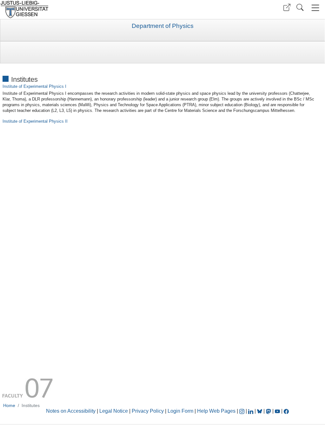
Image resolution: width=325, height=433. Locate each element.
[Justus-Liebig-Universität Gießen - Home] (80, 9)
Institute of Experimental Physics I (34, 86)
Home (9, 405)
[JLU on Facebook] (286, 411)
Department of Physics (163, 26)
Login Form (180, 411)
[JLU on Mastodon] (269, 411)
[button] (286, 7)
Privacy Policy (148, 411)
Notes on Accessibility (71, 411)
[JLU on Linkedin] (251, 411)
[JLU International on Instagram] (242, 411)
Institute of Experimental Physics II (35, 121)
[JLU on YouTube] (278, 411)
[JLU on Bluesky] (260, 411)
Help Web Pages (216, 411)
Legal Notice (113, 411)
